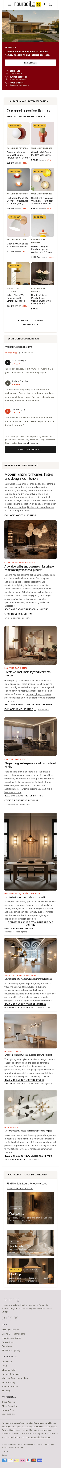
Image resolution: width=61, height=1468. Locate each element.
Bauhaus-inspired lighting (40, 507)
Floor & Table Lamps (11, 1338)
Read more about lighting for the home (28, 704)
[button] (9, 4)
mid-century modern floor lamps (36, 1427)
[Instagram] (10, 1318)
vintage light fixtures (19, 510)
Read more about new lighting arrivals (28, 1156)
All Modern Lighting (11, 1350)
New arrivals (43, 709)
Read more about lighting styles (24, 1080)
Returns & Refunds (11, 1374)
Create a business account (17, 618)
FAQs (4, 1366)
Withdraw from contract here (15, 1378)
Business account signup (20, 1008)
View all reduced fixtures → (26, 116)
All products (34, 1159)
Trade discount (43, 1008)
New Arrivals (30, 63)
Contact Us (7, 1362)
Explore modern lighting (21, 515)
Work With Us (8, 1414)
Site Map (6, 1391)
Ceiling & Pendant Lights (13, 1334)
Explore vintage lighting (20, 928)
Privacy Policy (9, 1382)
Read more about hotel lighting (23, 795)
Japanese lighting (17, 507)
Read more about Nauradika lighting (26, 609)
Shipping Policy (9, 1370)
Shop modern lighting (19, 614)
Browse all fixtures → (30, 449)
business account (12, 792)
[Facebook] (4, 1318)
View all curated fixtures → (30, 322)
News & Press (8, 1410)
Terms (4, 1455)
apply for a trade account (39, 1437)
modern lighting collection (17, 504)
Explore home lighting (20, 709)
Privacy (5, 1451)
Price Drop (7, 1346)
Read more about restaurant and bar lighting (30, 923)
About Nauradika (9, 1406)
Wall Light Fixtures (11, 1330)
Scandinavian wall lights (44, 1423)
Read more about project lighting (25, 1004)
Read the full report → (27, 443)
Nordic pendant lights (11, 1427)
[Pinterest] (16, 1318)
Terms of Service (10, 1386)
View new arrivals (16, 1159)
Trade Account (9, 1402)
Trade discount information (17, 804)
